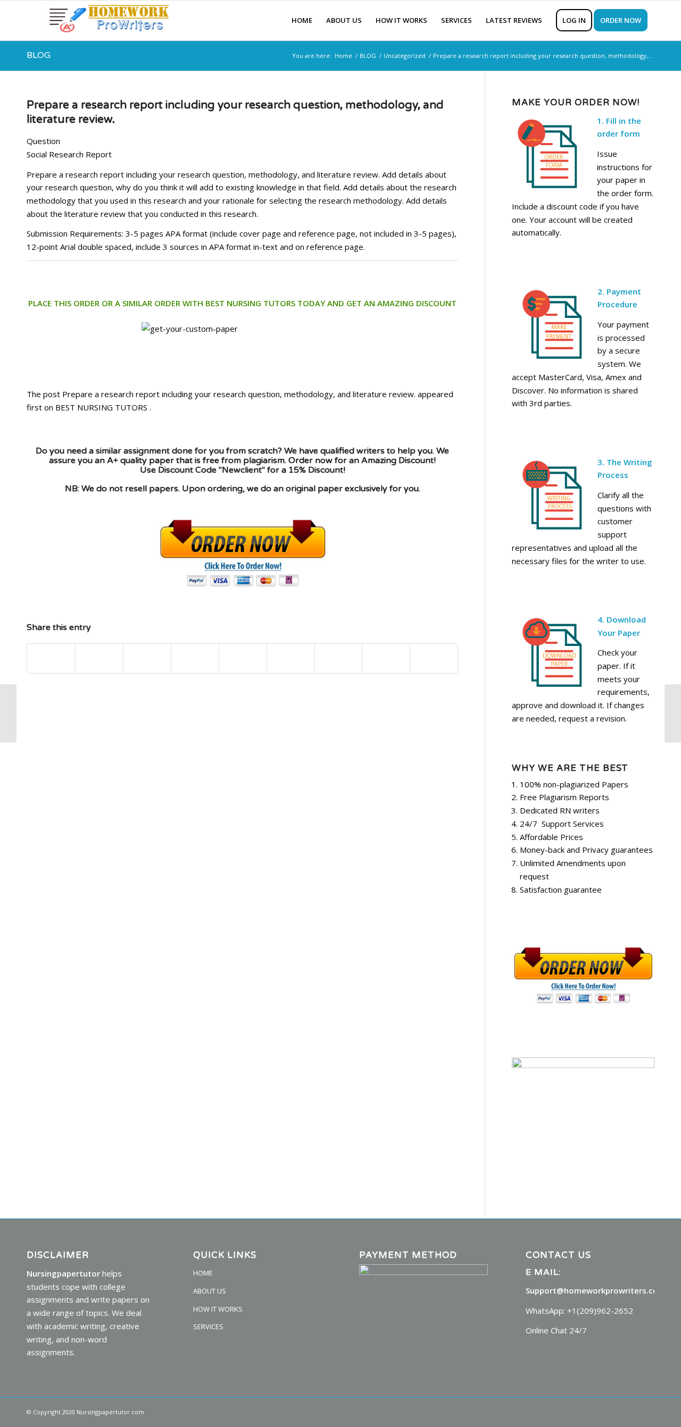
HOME (203, 1273)
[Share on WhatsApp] (147, 659)
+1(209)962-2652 (600, 1310)
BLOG (39, 55)
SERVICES (208, 1326)
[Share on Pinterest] (195, 659)
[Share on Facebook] (51, 659)
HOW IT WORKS (218, 1309)
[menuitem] (302, 20)
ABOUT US (209, 1291)
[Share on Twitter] (99, 659)
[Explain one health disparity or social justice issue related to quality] (8, 713)
